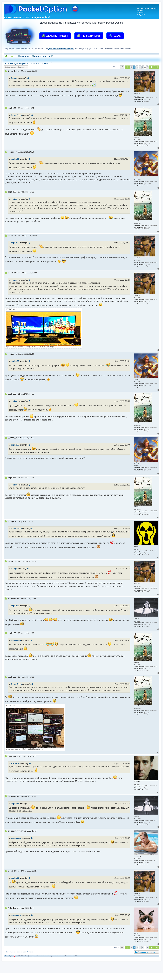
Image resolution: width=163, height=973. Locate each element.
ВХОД (117, 35)
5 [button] (142, 67)
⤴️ (23, 56)
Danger (14, 78)
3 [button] (137, 67)
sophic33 (15, 159)
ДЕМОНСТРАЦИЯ (57, 35)
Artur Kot (15, 764)
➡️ (48, 56)
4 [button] (139, 67)
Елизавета (16, 640)
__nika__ (15, 199)
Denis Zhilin (16, 115)
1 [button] (131, 67)
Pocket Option (9, 956)
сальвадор (16, 838)
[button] (122, 67)
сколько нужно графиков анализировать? (28, 63)
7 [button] (147, 67)
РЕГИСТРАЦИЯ (90, 35)
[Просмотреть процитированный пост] (28, 78)
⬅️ (36, 56)
